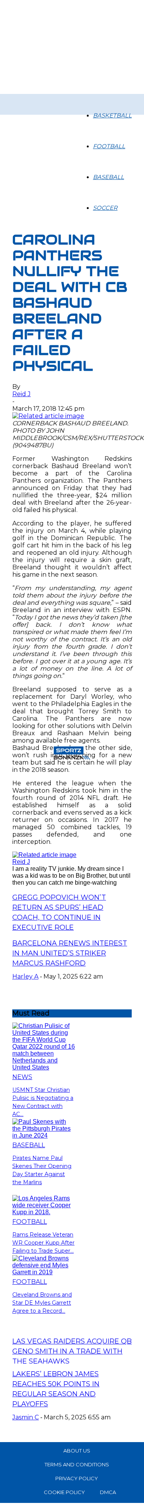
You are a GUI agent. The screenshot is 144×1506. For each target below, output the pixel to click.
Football (109, 146)
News (22, 1077)
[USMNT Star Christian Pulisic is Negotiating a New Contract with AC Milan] (43, 1067)
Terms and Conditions (77, 1464)
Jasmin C (25, 1417)
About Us (76, 1450)
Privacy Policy (76, 1478)
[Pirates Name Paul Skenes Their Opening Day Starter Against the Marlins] (43, 1135)
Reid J (21, 394)
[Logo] (17, 98)
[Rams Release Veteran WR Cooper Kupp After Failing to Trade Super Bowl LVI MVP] (43, 1212)
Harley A (25, 976)
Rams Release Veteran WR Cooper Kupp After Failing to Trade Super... (43, 1242)
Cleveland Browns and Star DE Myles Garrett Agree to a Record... (42, 1302)
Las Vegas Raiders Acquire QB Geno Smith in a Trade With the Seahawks (72, 1351)
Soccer (105, 207)
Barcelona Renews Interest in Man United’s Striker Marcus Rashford (69, 953)
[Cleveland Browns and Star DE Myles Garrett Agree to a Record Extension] (43, 1272)
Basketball (112, 115)
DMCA (108, 1492)
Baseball (108, 177)
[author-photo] (44, 855)
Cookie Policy (64, 1492)
